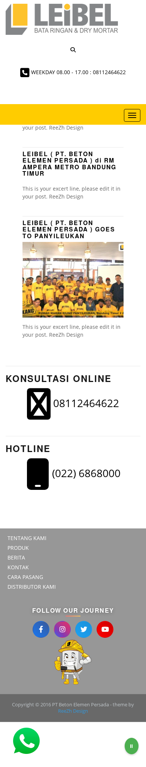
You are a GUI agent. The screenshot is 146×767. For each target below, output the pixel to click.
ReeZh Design (73, 710)
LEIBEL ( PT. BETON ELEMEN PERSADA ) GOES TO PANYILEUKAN (68, 229)
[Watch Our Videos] (105, 629)
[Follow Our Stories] (62, 629)
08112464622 (85, 403)
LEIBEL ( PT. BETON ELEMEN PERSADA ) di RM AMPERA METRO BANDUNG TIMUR (69, 163)
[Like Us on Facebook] (41, 629)
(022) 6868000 (85, 473)
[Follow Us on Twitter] (83, 629)
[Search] (73, 49)
